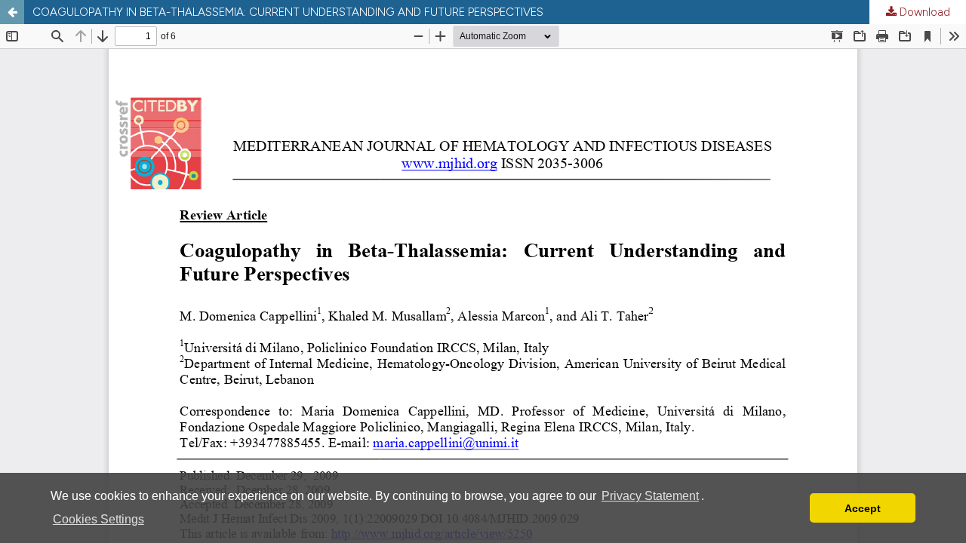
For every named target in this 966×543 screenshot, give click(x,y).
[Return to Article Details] (12, 12)
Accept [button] (862, 508)
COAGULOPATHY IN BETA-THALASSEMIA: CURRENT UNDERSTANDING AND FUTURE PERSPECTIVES (287, 12)
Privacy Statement (650, 495)
